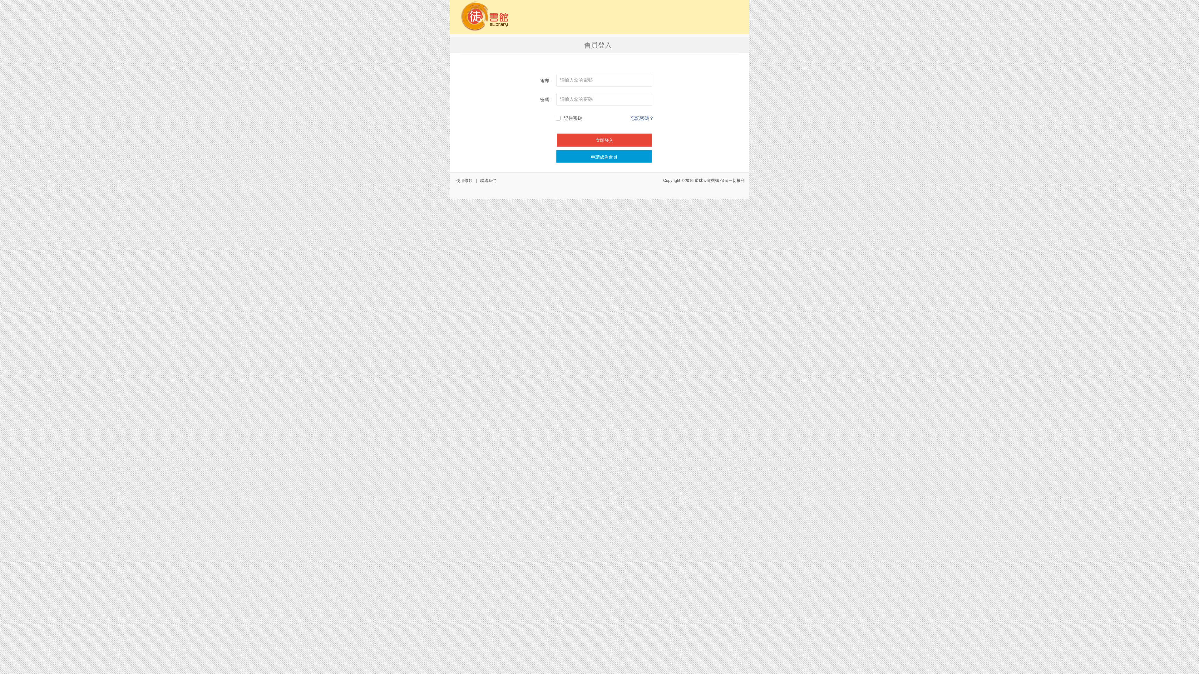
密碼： (546, 99)
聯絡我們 (488, 180)
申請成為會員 (604, 157)
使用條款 (464, 180)
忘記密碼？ (642, 118)
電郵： (546, 80)
